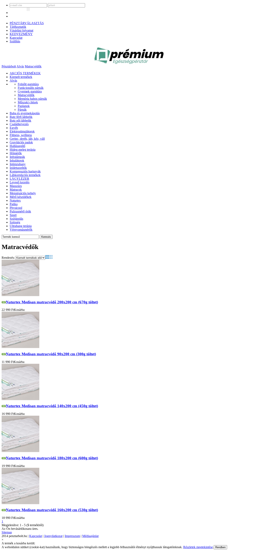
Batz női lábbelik (20, 120)
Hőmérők (16, 153)
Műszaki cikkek (28, 102)
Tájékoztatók (18, 26)
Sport (13, 215)
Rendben (220, 547)
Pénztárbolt (9, 66)
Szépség (15, 222)
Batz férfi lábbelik (21, 117)
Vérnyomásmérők (21, 229)
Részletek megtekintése (198, 547)
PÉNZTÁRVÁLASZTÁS (27, 23)
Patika (14, 204)
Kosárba (19, 309)
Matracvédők (33, 66)
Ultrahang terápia (21, 226)
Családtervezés (19, 124)
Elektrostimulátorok (22, 131)
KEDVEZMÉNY (21, 34)
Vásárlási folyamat (21, 30)
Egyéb (14, 127)
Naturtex (15, 200)
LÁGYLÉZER (19, 178)
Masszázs (16, 186)
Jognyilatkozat (53, 536)
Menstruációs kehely (23, 193)
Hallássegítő (17, 146)
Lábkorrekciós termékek (25, 175)
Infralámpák (17, 157)
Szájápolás (16, 218)
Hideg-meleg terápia (22, 149)
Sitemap (7, 532)
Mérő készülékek (20, 197)
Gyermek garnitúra (30, 91)
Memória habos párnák (32, 98)
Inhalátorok (17, 160)
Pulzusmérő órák (20, 211)
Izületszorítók (18, 167)
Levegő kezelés (19, 182)
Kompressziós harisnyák (25, 171)
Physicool (16, 207)
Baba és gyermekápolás (25, 113)
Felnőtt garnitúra (28, 84)
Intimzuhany (18, 164)
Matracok (16, 189)
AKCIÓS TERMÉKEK (25, 73)
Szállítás (15, 41)
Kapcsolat (16, 37)
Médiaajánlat (90, 536)
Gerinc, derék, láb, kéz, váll (27, 138)
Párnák (22, 109)
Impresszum (72, 536)
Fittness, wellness (21, 135)
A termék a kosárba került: (18, 543)
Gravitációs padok (21, 142)
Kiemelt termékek (21, 77)
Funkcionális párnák (31, 87)
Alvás (20, 66)
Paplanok (24, 106)
